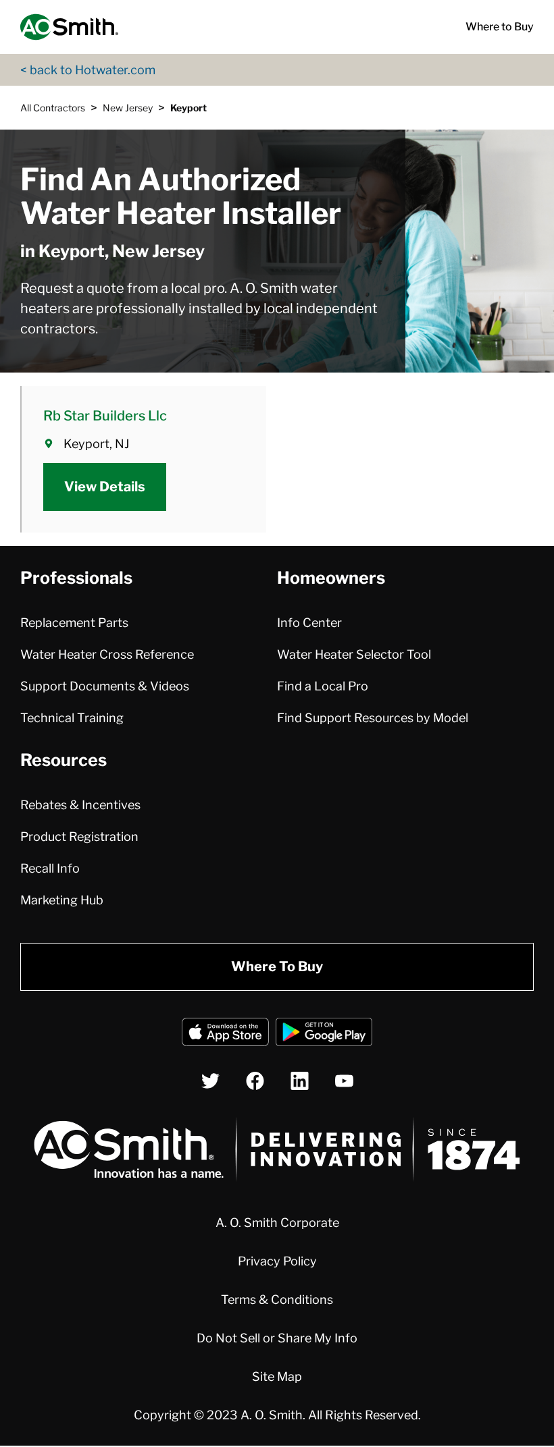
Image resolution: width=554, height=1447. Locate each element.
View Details (104, 487)
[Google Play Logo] (324, 1034)
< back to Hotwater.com (87, 70)
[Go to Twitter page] (210, 1081)
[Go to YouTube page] (344, 1081)
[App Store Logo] (225, 1034)
